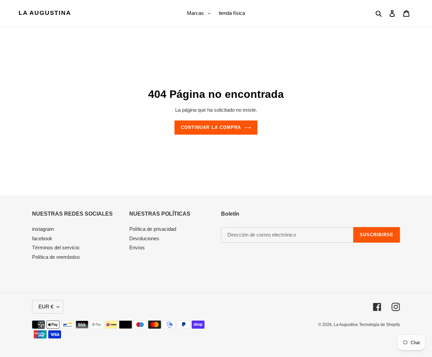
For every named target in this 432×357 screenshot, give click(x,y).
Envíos (137, 247)
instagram (43, 229)
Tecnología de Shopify (379, 324)
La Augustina (45, 12)
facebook (42, 238)
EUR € (45, 306)
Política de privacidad (152, 229)
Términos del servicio (55, 247)
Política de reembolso (56, 257)
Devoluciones (144, 238)
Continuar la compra (211, 127)
